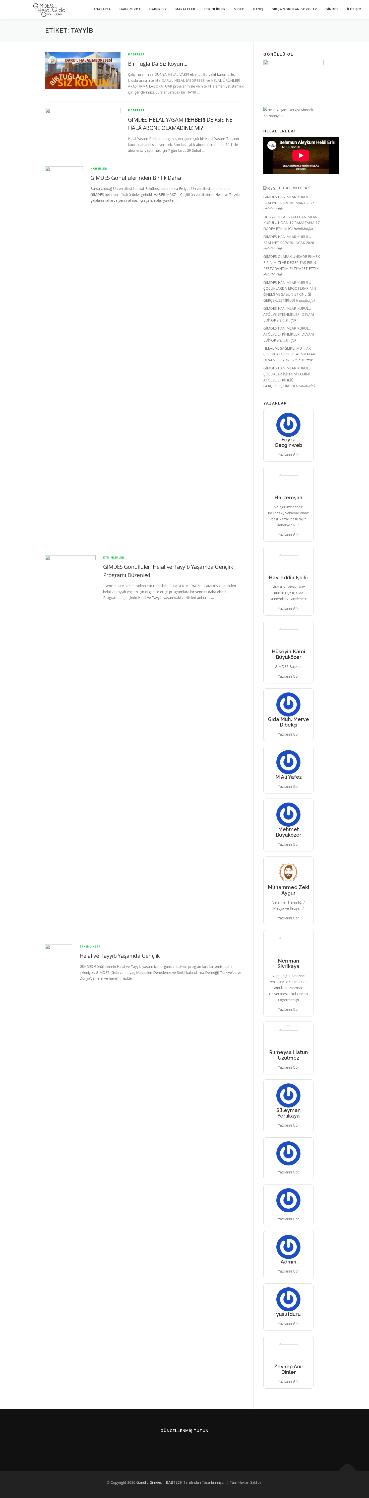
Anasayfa (102, 9)
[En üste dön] (348, 1471)
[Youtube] (166, 1444)
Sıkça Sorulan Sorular (294, 9)
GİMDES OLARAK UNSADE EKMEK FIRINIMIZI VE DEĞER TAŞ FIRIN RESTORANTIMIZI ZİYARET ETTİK (291, 262)
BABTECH (174, 1482)
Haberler (158, 9)
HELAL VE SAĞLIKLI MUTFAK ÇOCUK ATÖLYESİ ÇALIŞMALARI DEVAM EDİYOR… (289, 354)
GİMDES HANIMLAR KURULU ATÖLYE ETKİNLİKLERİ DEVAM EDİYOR (288, 314)
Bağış (258, 9)
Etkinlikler (215, 9)
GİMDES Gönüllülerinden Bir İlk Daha (135, 177)
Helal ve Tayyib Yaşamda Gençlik (120, 955)
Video (239, 9)
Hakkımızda (130, 9)
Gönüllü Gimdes (149, 1482)
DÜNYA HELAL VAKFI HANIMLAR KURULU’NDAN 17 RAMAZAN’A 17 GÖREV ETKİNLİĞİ (291, 222)
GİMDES (332, 9)
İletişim (354, 9)
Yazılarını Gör (288, 454)
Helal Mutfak (293, 188)
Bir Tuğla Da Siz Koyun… (157, 63)
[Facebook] (178, 1444)
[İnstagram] (203, 1444)
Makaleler (185, 9)
